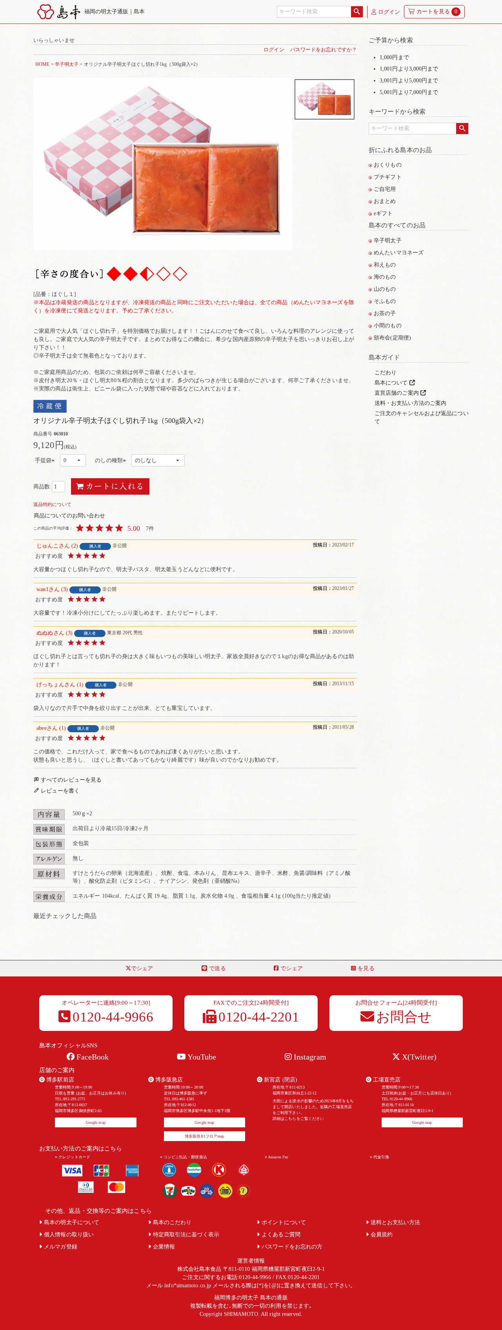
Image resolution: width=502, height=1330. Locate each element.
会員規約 (382, 1234)
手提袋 (46, 461)
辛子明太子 (67, 64)
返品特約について (52, 504)
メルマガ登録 (60, 1247)
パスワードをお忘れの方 (292, 1247)
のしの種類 (111, 461)
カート (437, 12)
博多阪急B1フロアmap (204, 1136)
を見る (366, 968)
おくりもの (388, 165)
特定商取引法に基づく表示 (186, 1234)
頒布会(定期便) (392, 338)
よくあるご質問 (281, 1234)
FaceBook (92, 1056)
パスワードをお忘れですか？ (323, 50)
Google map (95, 1122)
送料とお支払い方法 (395, 1222)
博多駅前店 (59, 1080)
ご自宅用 (385, 189)
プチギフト (388, 177)
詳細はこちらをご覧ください (298, 1118)
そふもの (385, 301)
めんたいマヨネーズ (399, 253)
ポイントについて (284, 1222)
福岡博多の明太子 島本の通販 (250, 1298)
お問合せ (404, 1017)
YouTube (201, 1056)
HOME (42, 64)
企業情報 (164, 1247)
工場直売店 (386, 1080)
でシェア (142, 968)
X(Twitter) (418, 1056)
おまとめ (385, 201)
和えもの (385, 265)
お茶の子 (385, 313)
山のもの (385, 289)
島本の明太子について (71, 1222)
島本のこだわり (172, 1222)
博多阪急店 (168, 1080)
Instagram (309, 1056)
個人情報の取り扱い (69, 1234)
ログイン (388, 12)
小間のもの (388, 325)
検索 (357, 11)
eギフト (383, 213)
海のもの (385, 277)
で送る (217, 968)
